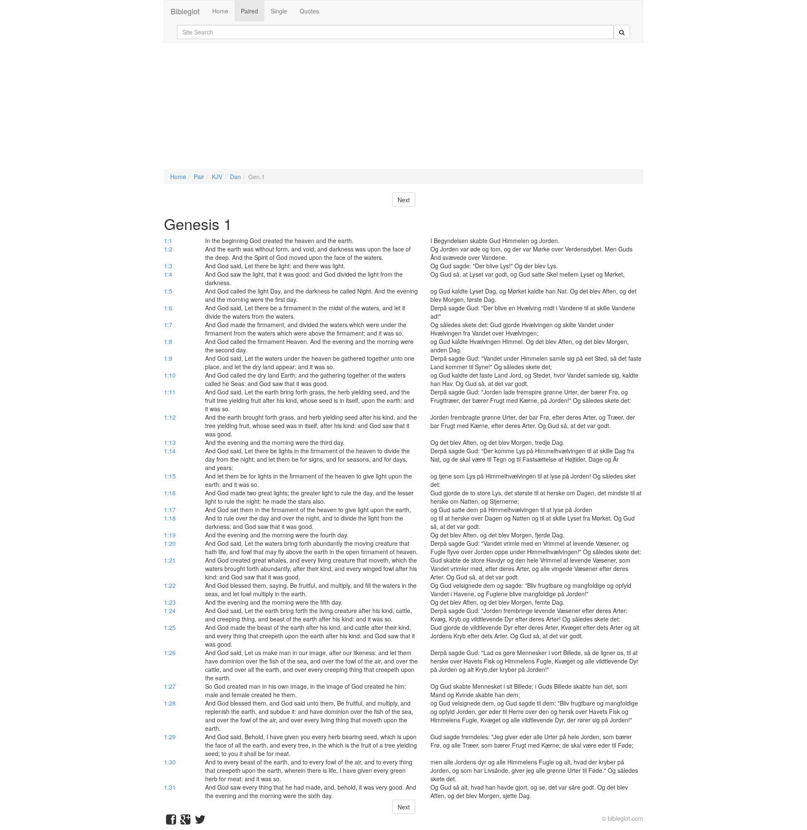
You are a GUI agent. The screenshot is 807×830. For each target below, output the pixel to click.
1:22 (170, 585)
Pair (199, 176)
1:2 (168, 249)
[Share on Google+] (185, 821)
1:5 (168, 291)
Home (220, 11)
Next (404, 200)
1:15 (170, 476)
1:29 (170, 736)
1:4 (168, 274)
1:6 (168, 308)
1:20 (170, 543)
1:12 (170, 417)
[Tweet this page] (200, 821)
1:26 (170, 652)
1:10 (170, 375)
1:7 (168, 324)
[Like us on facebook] (171, 821)
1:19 (170, 535)
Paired (249, 11)
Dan (235, 176)
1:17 (170, 509)
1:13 (170, 442)
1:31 (170, 787)
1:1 (168, 240)
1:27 (170, 686)
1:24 (170, 610)
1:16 (170, 493)
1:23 (170, 602)
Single (279, 11)
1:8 (168, 341)
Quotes (309, 11)
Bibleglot (185, 10)
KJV (217, 176)
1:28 (170, 703)
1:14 (170, 451)
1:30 (170, 762)
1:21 (170, 560)
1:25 (170, 627)
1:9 (168, 358)
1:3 (168, 266)
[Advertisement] (403, 110)
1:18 (170, 518)
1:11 (170, 392)
